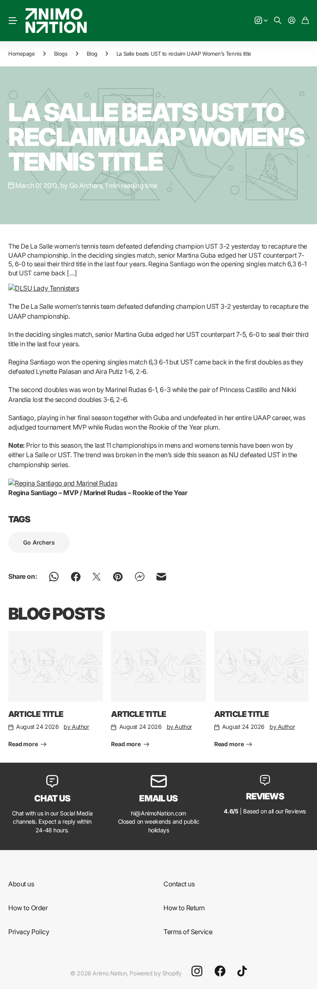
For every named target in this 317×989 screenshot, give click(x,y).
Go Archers (39, 542)
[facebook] (220, 971)
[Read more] (261, 21)
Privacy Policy (28, 932)
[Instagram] (197, 971)
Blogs (61, 53)
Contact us (178, 884)
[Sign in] (292, 21)
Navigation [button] (12, 20)
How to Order (27, 908)
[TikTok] (242, 971)
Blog (92, 53)
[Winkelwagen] (305, 21)
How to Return (184, 908)
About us (21, 884)
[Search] (278, 21)
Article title (35, 714)
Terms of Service (187, 932)
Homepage (21, 53)
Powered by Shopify (155, 973)
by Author (76, 726)
